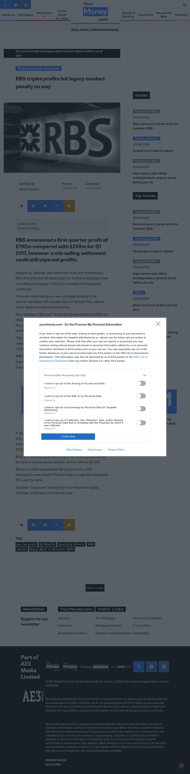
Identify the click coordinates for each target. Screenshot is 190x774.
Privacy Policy (116, 449)
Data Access (95, 449)
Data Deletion (74, 449)
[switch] (141, 383)
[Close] (159, 324)
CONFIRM (68, 436)
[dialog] (95, 387)
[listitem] (95, 375)
